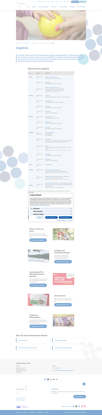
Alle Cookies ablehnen (51, 217)
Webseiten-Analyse (38, 214)
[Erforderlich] (31, 209)
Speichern (40, 217)
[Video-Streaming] (31, 211)
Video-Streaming (37, 211)
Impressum (47, 205)
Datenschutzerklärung (34, 205)
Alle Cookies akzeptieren (65, 217)
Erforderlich (36, 208)
